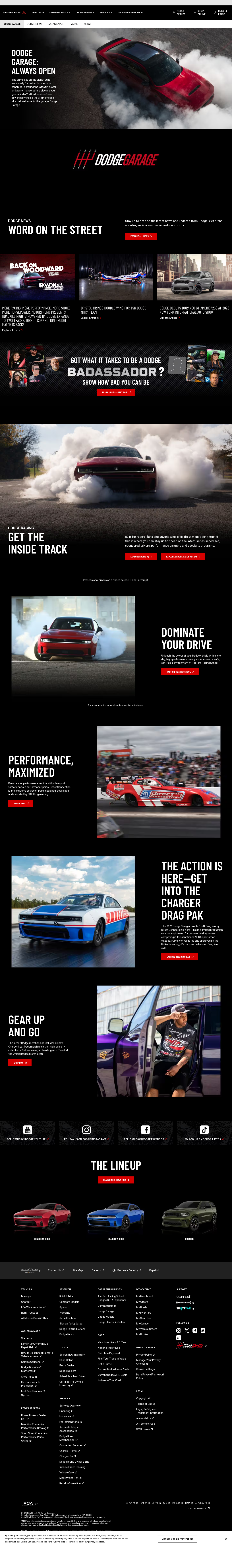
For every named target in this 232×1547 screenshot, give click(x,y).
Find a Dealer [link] (66, 1365)
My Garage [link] (142, 1323)
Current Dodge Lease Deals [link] (113, 1369)
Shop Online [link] (66, 1360)
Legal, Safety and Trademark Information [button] (149, 1411)
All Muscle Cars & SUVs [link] (34, 1318)
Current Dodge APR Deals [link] (112, 1374)
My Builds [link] (141, 1307)
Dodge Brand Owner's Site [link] (74, 1461)
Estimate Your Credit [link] (110, 1380)
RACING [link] (74, 23)
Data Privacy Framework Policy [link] (150, 1376)
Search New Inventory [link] (72, 1354)
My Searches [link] (143, 1318)
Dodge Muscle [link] (106, 1316)
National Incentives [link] (109, 1347)
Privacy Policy (58, 1541)
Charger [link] (25, 1301)
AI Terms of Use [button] (145, 1423)
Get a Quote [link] (105, 1364)
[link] (14, 12)
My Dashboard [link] (144, 1296)
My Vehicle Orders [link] (146, 1329)
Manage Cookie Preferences (177, 1538)
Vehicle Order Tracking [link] (72, 1467)
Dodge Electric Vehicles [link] (111, 1322)
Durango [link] (26, 1296)
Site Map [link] (77, 1270)
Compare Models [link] (69, 1301)
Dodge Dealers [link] (67, 1370)
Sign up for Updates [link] (70, 1323)
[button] (38, 12)
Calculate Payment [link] (109, 1353)
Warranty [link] (26, 1338)
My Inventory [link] (143, 1312)
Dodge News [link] (66, 1334)
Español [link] (154, 1270)
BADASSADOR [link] (56, 23)
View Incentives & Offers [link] (112, 1342)
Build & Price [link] (66, 1296)
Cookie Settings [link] (145, 1369)
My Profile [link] (142, 1334)
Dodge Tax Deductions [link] (72, 1329)
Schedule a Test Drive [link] (72, 1376)
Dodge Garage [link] (106, 1311)
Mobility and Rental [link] (70, 1478)
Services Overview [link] (70, 1405)
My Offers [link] (142, 1301)
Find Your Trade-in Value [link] (112, 1358)
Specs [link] (63, 1307)
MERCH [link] (88, 23)
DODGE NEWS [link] (34, 23)
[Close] (226, 1539)
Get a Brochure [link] (67, 1318)
